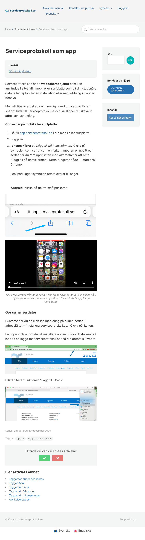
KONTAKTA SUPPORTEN (117, 89)
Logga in (123, 8)
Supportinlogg (128, 519)
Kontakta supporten (81, 8)
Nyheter (104, 8)
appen (20, 438)
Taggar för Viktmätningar (24, 495)
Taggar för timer (19, 487)
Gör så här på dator (20, 71)
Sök (109, 54)
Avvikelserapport (19, 499)
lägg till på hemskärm (39, 438)
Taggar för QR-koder (22, 491)
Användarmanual (53, 8)
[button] (44, 458)
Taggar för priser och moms (26, 479)
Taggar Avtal (16, 483)
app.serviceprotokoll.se (36, 133)
